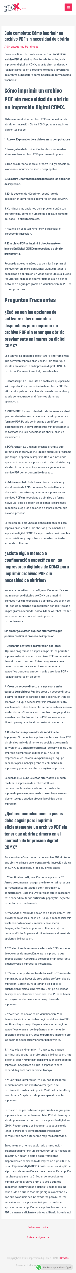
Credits (64, 1258)
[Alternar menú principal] (68, 7)
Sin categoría (14, 46)
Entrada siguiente (38, 1237)
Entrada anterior (37, 1227)
